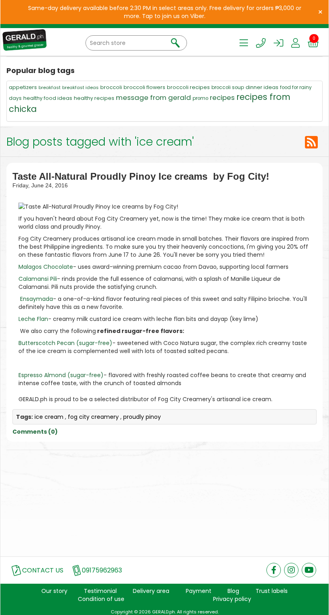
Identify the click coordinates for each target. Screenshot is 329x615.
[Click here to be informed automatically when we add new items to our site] (311, 142)
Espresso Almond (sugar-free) (61, 375)
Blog (233, 591)
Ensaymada (36, 299)
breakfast (50, 87)
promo (200, 98)
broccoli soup (227, 87)
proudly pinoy (142, 417)
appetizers (23, 87)
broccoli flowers (144, 87)
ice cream (49, 417)
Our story (54, 591)
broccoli (111, 87)
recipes (222, 97)
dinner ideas (262, 87)
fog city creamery (93, 417)
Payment (198, 591)
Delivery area (151, 591)
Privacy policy (232, 599)
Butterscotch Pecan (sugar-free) (65, 343)
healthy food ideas (47, 98)
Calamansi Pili (37, 279)
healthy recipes (94, 98)
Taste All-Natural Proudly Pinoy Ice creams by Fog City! (140, 176)
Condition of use (101, 599)
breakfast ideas (80, 87)
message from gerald (153, 97)
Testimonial (100, 591)
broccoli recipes (188, 87)
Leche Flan (33, 319)
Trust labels (272, 591)
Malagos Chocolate (45, 267)
